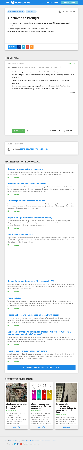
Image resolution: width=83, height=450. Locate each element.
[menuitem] (19, 47)
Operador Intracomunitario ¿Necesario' (25, 169)
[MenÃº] (7, 2)
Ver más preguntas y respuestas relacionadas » (41, 367)
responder (24, 149)
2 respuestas (15, 211)
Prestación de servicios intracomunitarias (26, 184)
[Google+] (21, 444)
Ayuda (20, 441)
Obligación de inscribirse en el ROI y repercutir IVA (30, 281)
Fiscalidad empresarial (15, 12)
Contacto (28, 441)
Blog (24, 441)
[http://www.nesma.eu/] (60, 67)
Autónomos (30, 12)
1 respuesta (14, 177)
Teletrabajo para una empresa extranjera (26, 201)
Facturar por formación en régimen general (27, 351)
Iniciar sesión (52, 2)
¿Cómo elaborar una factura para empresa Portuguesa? (33, 315)
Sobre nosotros (13, 441)
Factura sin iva (14, 298)
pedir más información (39, 149)
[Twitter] (15, 444)
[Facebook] (18, 444)
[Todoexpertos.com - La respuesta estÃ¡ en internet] (20, 2)
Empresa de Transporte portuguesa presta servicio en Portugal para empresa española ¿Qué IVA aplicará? (39, 333)
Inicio (6, 441)
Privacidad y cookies (50, 441)
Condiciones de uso (38, 441)
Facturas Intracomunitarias (20, 234)
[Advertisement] (31, 36)
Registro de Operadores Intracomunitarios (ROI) (29, 217)
